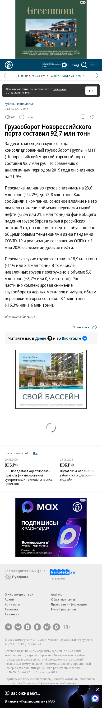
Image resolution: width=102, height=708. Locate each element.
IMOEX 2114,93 (71, 75)
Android (56, 594)
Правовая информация (69, 604)
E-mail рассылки (63, 609)
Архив (9, 599)
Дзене (40, 338)
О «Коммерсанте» (19, 594)
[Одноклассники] (37, 627)
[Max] (56, 627)
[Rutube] (47, 627)
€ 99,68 (37, 75)
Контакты (12, 604)
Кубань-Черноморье (19, 104)
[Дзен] (27, 627)
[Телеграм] (8, 627)
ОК (91, 90)
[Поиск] (84, 65)
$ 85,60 (23, 75)
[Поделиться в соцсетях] (92, 117)
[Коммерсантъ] (9, 65)
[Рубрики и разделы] (92, 65)
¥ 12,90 (52, 75)
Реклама (11, 609)
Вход (75, 65)
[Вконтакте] (18, 627)
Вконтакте (71, 338)
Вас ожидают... (25, 693)
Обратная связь (63, 599)
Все (35, 453)
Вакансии (12, 614)
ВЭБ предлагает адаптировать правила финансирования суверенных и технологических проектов (28, 477)
